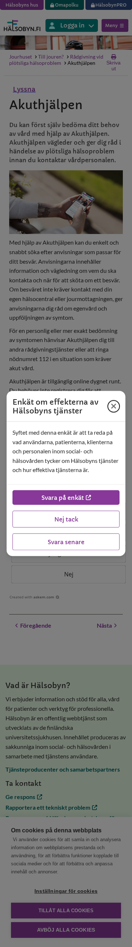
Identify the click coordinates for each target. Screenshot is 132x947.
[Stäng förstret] (114, 406)
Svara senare (66, 541)
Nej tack (66, 519)
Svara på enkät (62, 497)
